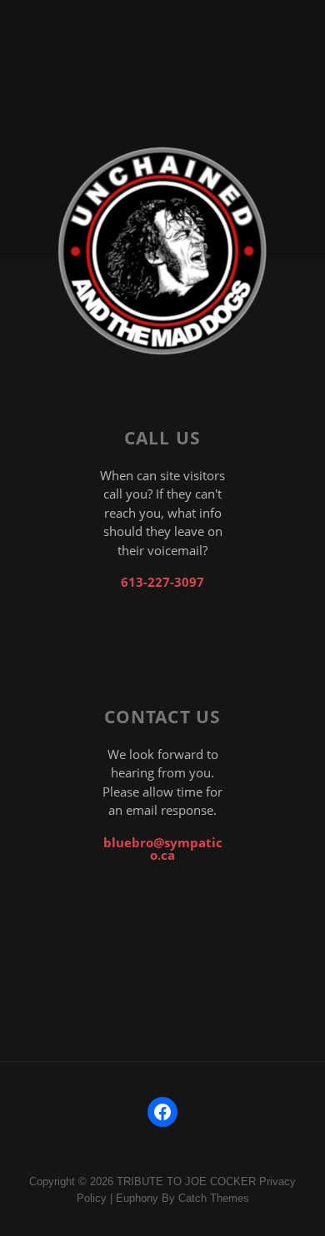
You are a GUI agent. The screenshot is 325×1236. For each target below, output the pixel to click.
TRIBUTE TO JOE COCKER (186, 1181)
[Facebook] (163, 1112)
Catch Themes (213, 1198)
